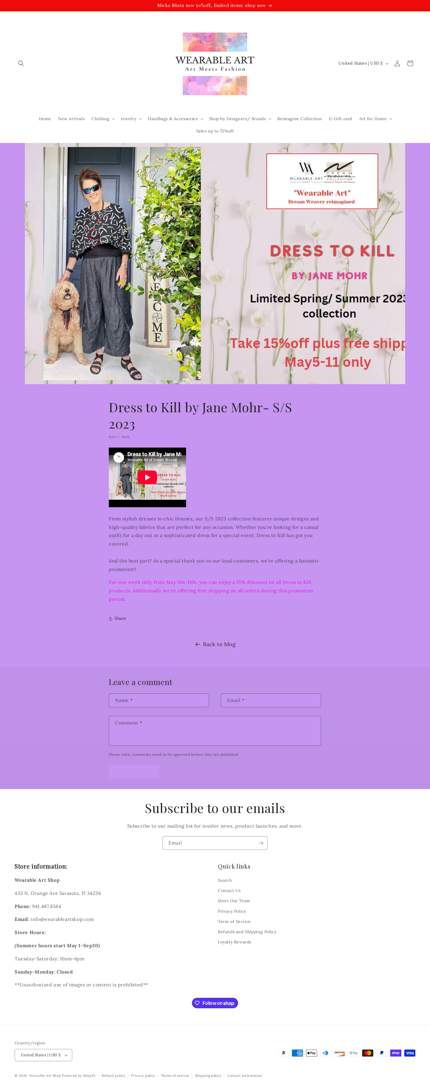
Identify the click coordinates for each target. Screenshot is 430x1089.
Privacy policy (143, 1076)
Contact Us (229, 890)
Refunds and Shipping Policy (247, 931)
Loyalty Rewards (234, 942)
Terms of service (175, 1076)
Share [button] (120, 618)
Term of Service (234, 921)
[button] (21, 63)
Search (225, 880)
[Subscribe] (260, 843)
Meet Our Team (234, 900)
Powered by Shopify (79, 1076)
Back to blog (219, 644)
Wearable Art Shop (45, 1076)
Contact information (244, 1076)
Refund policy (113, 1076)
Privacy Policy (232, 911)
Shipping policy (208, 1076)
